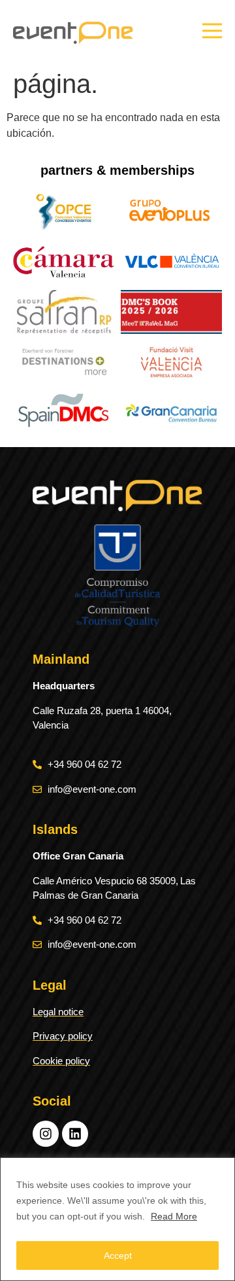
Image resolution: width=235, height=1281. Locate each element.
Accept (118, 1255)
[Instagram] (46, 1134)
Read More (174, 1216)
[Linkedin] (75, 1134)
